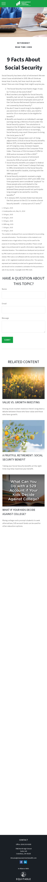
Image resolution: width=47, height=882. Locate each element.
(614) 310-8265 (26, 844)
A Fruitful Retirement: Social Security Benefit (22, 457)
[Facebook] (21, 862)
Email (4, 303)
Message (5, 318)
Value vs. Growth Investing (21, 402)
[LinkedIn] (25, 862)
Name (4, 289)
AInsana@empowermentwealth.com (23, 858)
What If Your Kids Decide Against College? (18, 512)
